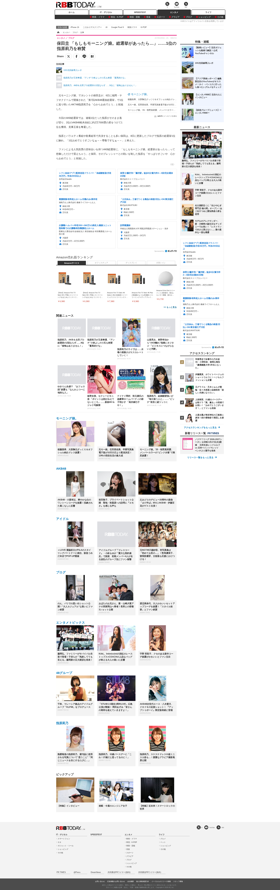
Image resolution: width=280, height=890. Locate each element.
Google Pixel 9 (117, 27)
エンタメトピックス (70, 622)
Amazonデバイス (71, 263)
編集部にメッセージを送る (167, 116)
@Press (77, 872)
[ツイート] (68, 56)
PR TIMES (61, 872)
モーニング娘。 (140, 94)
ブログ (189, 17)
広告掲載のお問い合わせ (116, 881)
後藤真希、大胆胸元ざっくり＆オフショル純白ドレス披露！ (155, 99)
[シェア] (76, 56)
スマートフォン (64, 839)
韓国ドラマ (132, 27)
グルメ (163, 839)
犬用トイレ (161, 263)
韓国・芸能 (135, 17)
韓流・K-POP (117, 17)
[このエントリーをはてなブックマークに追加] (92, 56)
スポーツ (161, 17)
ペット (163, 842)
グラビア (175, 17)
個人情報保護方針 (142, 881)
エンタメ (174, 12)
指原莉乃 (62, 723)
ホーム (72, 12)
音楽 (148, 17)
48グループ (64, 672)
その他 (220, 17)
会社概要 (130, 881)
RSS (223, 827)
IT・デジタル (106, 12)
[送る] (84, 56)
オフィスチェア (101, 263)
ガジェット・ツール (66, 846)
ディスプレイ (131, 263)
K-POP (144, 27)
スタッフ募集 (178, 881)
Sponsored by (159, 251)
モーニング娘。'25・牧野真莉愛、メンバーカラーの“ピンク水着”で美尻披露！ (163, 110)
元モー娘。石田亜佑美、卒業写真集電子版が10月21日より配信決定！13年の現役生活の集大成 (171, 104)
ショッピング (204, 17)
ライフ (208, 12)
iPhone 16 (75, 27)
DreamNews (96, 872)
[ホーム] (58, 32)
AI (106, 27)
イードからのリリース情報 (161, 881)
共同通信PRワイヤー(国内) (119, 872)
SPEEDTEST (140, 12)
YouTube (212, 827)
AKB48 (61, 468)
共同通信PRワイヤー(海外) (149, 872)
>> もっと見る (170, 307)
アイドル (62, 518)
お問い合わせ (100, 881)
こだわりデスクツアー (92, 27)
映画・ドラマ (98, 17)
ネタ (59, 842)
